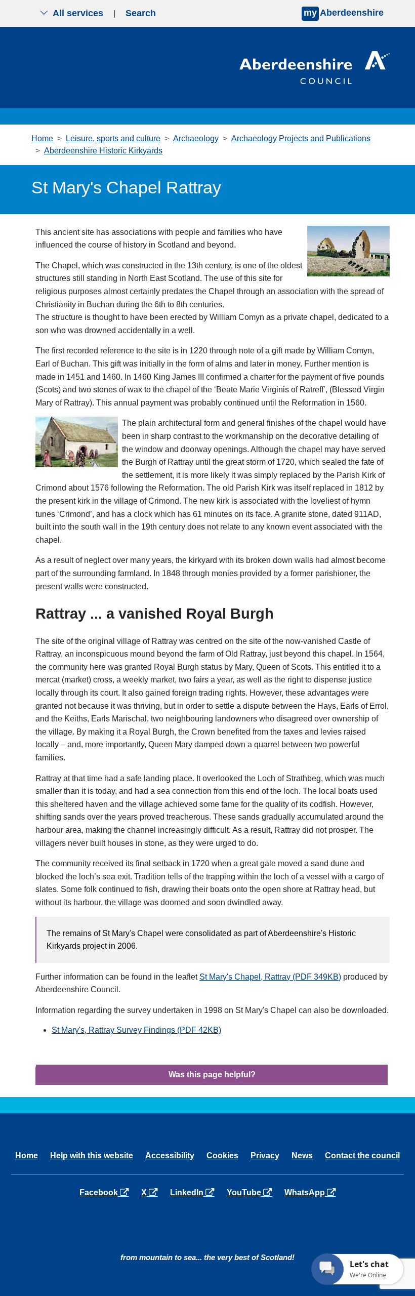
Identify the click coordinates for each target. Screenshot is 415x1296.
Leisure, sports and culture (113, 138)
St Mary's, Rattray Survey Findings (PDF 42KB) (136, 1030)
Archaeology (196, 138)
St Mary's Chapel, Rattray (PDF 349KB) (270, 977)
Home (42, 138)
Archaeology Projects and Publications (300, 138)
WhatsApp (312, 1192)
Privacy (265, 1155)
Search (141, 13)
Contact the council (362, 1155)
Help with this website (91, 1155)
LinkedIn (194, 1192)
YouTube (251, 1192)
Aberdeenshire (344, 13)
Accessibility (169, 1155)
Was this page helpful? (212, 1074)
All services (78, 13)
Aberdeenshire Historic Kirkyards (103, 150)
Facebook (106, 1192)
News (302, 1155)
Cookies (222, 1155)
